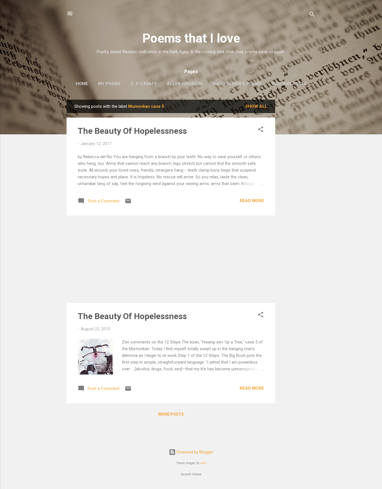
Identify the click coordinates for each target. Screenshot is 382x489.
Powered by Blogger (194, 452)
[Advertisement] (297, 184)
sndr (203, 463)
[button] (260, 130)
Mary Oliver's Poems (237, 83)
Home (82, 83)
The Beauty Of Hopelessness (132, 131)
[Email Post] (128, 202)
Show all (256, 106)
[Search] (312, 15)
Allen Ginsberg (185, 83)
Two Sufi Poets (288, 83)
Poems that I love (191, 38)
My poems (109, 83)
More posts (171, 414)
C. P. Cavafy (144, 83)
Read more (252, 200)
